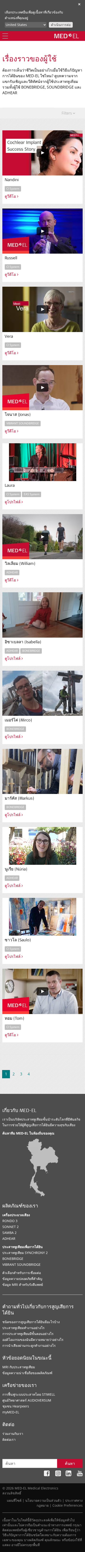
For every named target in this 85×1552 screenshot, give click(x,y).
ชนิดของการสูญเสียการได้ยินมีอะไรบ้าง (31, 1322)
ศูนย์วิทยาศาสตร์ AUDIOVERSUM (26, 1400)
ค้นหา (70, 1463)
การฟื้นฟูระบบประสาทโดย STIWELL (28, 1394)
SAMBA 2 (9, 1232)
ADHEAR (8, 1238)
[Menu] (5, 36)
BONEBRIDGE (12, 1258)
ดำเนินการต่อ (61, 24)
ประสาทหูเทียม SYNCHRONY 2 (25, 1252)
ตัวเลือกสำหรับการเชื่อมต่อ (21, 1273)
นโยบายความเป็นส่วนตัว (43, 1500)
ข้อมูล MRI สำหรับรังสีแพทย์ (22, 1284)
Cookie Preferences (67, 1505)
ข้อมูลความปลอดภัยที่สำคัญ (22, 1278)
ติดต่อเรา (9, 1439)
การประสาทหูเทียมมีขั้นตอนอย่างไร (28, 1333)
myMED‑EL (10, 1412)
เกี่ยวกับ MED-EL (19, 1111)
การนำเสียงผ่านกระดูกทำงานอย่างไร (29, 1345)
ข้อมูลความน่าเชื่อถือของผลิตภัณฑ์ (27, 1373)
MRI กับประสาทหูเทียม (18, 1367)
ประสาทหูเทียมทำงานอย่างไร (23, 1328)
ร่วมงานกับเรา (12, 1433)
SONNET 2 (10, 1226)
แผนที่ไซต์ (14, 1500)
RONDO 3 (9, 1221)
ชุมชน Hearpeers (15, 1406)
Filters (67, 113)
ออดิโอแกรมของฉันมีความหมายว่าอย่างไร (33, 1339)
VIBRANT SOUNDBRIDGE (21, 1264)
